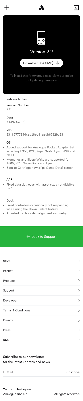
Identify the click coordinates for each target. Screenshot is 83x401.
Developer (10, 300)
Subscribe (72, 372)
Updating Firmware (43, 80)
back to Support (44, 236)
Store (7, 261)
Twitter (8, 389)
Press (6, 330)
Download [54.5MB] (38, 63)
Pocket (8, 270)
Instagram (24, 389)
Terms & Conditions (16, 310)
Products (9, 280)
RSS (6, 340)
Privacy (8, 320)
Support (8, 290)
